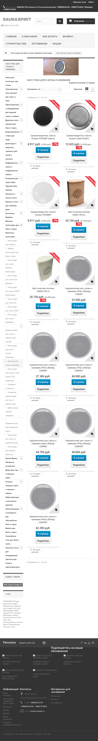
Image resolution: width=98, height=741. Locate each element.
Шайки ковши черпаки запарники (11, 412)
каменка (6, 613)
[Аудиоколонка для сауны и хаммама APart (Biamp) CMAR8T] (43, 497)
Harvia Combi (16, 618)
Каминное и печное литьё (11, 196)
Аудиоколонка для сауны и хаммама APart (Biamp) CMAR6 (43, 368)
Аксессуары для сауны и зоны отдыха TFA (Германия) (12, 375)
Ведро (16, 601)
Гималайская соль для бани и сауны (12, 540)
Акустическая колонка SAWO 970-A (43, 290)
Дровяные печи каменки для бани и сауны (12, 124)
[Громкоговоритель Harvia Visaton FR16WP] (43, 193)
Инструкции (56, 696)
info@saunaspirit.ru (37, 711)
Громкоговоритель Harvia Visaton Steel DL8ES (78, 137)
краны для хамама (10, 604)
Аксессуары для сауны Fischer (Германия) (11, 351)
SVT (12, 613)
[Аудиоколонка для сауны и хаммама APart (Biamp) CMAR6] (43, 345)
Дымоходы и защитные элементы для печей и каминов (11, 151)
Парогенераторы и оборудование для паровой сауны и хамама (12, 110)
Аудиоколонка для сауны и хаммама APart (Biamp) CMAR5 (78, 291)
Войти (91, 2)
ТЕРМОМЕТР (8, 601)
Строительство (16, 43)
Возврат (68, 36)
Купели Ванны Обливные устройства (11, 462)
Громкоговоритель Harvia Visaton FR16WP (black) (43, 137)
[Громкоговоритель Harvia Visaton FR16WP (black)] (43, 116)
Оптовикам (39, 43)
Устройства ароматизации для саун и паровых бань (10, 398)
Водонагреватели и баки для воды (12, 136)
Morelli (5, 611)
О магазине (29, 36)
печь (9, 620)
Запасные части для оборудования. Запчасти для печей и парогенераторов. (12, 557)
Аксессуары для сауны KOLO (12, 309)
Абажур (15, 615)
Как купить (50, 36)
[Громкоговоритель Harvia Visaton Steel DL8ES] (79, 116)
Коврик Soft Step (13, 608)
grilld (5, 615)
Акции (56, 43)
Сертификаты (56, 703)
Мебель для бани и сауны (11, 530)
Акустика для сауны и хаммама (12, 363)
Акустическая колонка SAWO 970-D (79, 213)
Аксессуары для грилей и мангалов (11, 450)
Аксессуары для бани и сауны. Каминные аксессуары (12, 231)
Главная (11, 36)
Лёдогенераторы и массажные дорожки (12, 501)
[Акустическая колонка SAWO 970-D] (79, 193)
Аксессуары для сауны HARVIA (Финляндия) (11, 266)
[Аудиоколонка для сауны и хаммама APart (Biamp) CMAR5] (79, 269)
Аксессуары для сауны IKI (11, 301)
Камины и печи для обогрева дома (11, 205)
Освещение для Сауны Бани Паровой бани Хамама (11, 184)
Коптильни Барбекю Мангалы (9, 217)
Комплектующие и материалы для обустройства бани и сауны (12, 516)
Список (92, 91)
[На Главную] (5, 53)
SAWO (16, 611)
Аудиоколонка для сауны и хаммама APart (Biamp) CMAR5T (78, 368)
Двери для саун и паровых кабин (11, 474)
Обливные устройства (10, 386)
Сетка (87, 91)
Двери (11, 611)
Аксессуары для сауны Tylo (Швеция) (11, 279)
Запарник (17, 613)
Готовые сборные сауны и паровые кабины (11, 487)
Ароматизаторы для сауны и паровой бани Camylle (11, 336)
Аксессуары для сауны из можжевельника (11, 439)
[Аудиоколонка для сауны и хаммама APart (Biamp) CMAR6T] (79, 421)
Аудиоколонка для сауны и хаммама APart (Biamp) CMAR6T (78, 443)
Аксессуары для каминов (11, 242)
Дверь (9, 615)
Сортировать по (33, 89)
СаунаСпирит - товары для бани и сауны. (9, 701)
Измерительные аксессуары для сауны (11, 427)
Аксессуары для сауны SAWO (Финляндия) (12, 291)
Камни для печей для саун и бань (11, 81)
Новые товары (13, 577)
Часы (5, 620)
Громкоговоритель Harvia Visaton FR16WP (43, 213)
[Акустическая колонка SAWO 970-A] (43, 269)
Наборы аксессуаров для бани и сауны (12, 252)
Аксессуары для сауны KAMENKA (11, 318)
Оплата (6, 710)
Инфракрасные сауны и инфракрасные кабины (11, 168)
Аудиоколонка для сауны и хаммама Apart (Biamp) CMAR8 (43, 443)
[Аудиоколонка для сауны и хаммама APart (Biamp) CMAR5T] (79, 345)
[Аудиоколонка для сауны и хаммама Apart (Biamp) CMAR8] (43, 421)
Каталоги (54, 699)
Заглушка (7, 618)
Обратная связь (79, 2)
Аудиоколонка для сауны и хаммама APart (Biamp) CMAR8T (43, 519)
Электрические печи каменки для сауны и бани (11, 95)
